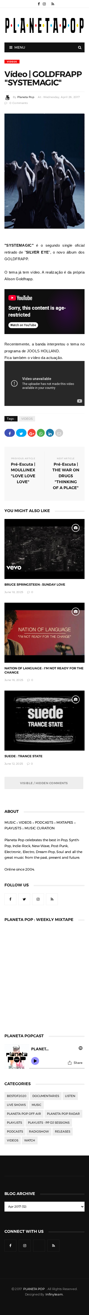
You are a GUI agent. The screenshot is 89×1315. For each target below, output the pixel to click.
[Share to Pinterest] (59, 433)
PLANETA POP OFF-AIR (24, 1113)
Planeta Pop (25, 97)
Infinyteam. (54, 1294)
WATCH (29, 1140)
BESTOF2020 (16, 1096)
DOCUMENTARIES (45, 1096)
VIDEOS (12, 61)
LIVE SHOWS (16, 1104)
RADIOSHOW (39, 1131)
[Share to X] (21, 433)
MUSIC (36, 1104)
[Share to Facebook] (9, 433)
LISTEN (70, 1096)
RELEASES (62, 1131)
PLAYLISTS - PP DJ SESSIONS (48, 1122)
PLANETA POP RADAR (63, 1113)
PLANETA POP (34, 1289)
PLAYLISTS (14, 1122)
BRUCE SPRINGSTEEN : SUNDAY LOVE (34, 584)
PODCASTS (15, 1131)
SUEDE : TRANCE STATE (23, 756)
